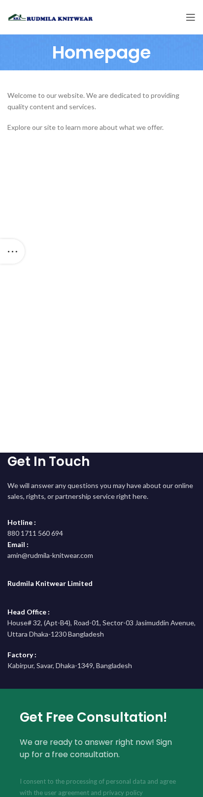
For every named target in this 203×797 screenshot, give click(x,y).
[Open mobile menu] (191, 17)
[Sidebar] (12, 251)
